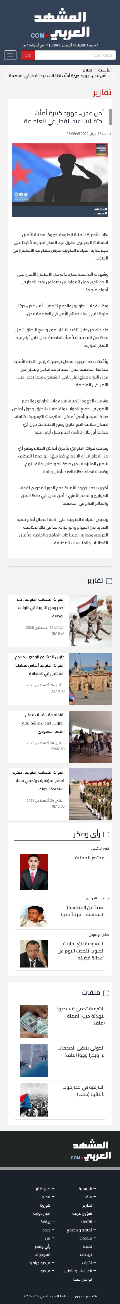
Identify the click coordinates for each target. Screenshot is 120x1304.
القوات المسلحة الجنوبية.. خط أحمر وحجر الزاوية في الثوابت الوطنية (40, 608)
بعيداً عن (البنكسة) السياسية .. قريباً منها (83, 911)
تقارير (87, 70)
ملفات (90, 992)
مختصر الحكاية (90, 857)
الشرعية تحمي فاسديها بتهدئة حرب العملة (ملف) (80, 1015)
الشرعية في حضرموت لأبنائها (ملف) (84, 1091)
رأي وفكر (87, 833)
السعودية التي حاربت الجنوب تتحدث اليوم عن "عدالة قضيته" (81, 950)
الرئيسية (105, 70)
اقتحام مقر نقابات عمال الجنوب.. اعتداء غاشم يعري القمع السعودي (42, 723)
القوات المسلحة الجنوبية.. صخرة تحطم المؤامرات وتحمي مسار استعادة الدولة (38, 781)
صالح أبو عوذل (99, 934)
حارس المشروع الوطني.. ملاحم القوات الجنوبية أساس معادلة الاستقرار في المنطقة (39, 665)
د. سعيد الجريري (97, 898)
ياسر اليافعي (100, 848)
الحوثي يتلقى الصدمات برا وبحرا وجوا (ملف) (81, 1051)
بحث (28, 55)
